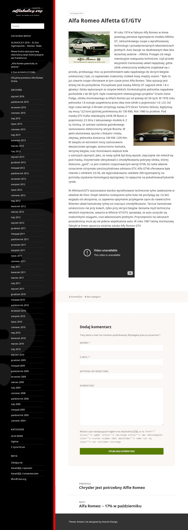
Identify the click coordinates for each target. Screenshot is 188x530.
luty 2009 (16, 387)
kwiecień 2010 (18, 338)
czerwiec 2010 (18, 327)
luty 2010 (16, 349)
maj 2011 (15, 266)
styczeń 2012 (17, 222)
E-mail (85, 357)
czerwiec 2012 (18, 195)
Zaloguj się (16, 462)
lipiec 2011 (16, 255)
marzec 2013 (17, 145)
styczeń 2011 (17, 288)
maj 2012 (15, 200)
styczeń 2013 (17, 156)
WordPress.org (18, 479)
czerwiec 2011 (18, 261)
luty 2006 (16, 404)
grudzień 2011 (18, 228)
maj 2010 (15, 332)
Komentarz (87, 385)
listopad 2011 (18, 233)
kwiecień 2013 (18, 140)
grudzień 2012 (18, 162)
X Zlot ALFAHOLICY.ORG (23, 72)
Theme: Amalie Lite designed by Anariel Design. (93, 521)
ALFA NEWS (17, 436)
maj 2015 (15, 118)
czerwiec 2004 (18, 420)
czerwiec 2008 (18, 393)
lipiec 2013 (16, 123)
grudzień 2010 (18, 294)
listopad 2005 (18, 409)
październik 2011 (20, 239)
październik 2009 (20, 371)
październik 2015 (20, 101)
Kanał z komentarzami (24, 473)
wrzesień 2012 (18, 178)
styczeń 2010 (17, 354)
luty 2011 (16, 283)
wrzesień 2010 (18, 310)
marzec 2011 (17, 277)
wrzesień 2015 (18, 107)
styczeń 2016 (17, 96)
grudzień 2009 (18, 360)
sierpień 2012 (18, 184)
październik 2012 (20, 173)
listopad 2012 (18, 167)
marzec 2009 (17, 382)
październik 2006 (20, 398)
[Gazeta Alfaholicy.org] (27, 11)
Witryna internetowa (94, 371)
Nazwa (85, 342)
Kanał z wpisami (21, 468)
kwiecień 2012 (18, 206)
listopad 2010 (18, 299)
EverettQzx (76, 296)
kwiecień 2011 (18, 272)
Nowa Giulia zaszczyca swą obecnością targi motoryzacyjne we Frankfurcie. (27, 54)
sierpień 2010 (18, 316)
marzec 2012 (17, 211)
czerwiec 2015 (18, 112)
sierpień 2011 (18, 250)
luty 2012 (16, 217)
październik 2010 (20, 305)
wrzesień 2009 (18, 376)
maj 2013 (15, 134)
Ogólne (14, 441)
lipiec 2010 (16, 321)
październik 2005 (20, 415)
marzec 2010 (17, 343)
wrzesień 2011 (18, 244)
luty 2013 (16, 151)
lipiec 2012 (16, 189)
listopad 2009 (18, 365)
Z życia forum (18, 447)
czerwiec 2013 (18, 129)
